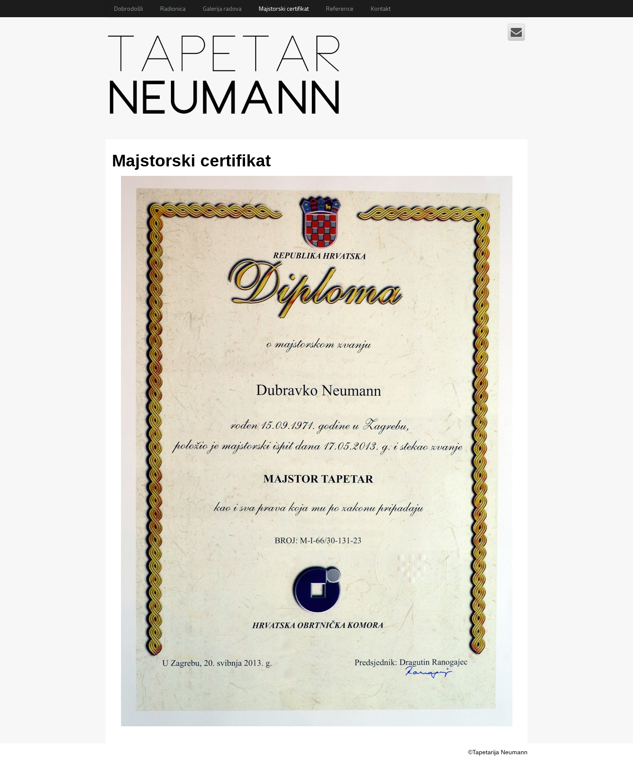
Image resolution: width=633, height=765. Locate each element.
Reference (340, 8)
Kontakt (381, 8)
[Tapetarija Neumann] (226, 71)
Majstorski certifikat (284, 8)
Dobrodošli (128, 8)
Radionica (173, 8)
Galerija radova (222, 8)
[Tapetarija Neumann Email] (516, 32)
